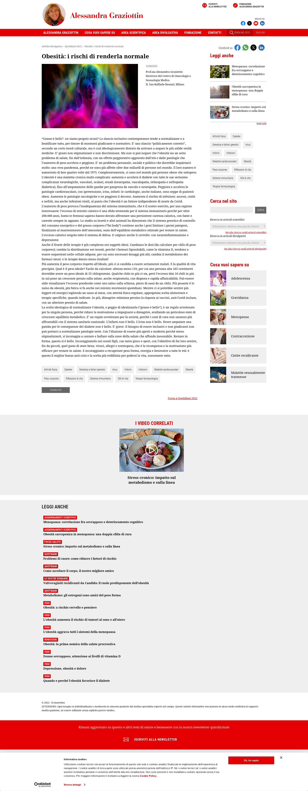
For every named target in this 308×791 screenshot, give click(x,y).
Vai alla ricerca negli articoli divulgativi (245, 248)
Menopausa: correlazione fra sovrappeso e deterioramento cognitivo (248, 70)
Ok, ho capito (251, 760)
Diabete (68, 369)
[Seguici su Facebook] (243, 23)
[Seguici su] (255, 23)
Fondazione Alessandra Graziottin (251, 5)
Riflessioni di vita (74, 378)
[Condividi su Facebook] (237, 47)
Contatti (214, 33)
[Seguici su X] (249, 23)
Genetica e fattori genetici (92, 369)
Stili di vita (123, 378)
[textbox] (238, 226)
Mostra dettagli (72, 784)
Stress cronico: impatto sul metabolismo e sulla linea (249, 109)
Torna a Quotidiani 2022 (182, 398)
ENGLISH (260, 32)
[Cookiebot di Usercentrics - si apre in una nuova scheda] (43, 784)
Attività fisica (50, 369)
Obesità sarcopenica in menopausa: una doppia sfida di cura (247, 90)
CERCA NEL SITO (242, 32)
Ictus (114, 369)
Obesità (189, 369)
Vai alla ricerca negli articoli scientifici (245, 232)
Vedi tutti (261, 123)
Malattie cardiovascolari (166, 369)
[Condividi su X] (253, 47)
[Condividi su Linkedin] (261, 47)
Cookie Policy (148, 775)
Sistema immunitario (100, 378)
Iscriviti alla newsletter (218, 5)
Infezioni (143, 369)
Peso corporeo (51, 378)
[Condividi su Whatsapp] (245, 47)
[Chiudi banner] (281, 757)
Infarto (127, 369)
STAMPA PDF (56, 390)
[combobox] (238, 226)
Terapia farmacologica (146, 378)
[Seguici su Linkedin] (262, 23)
